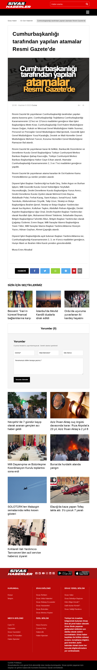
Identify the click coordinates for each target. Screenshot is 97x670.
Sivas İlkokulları (42, 609)
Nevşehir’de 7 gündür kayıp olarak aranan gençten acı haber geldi (24, 425)
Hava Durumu (41, 625)
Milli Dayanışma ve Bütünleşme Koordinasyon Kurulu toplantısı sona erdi (27, 468)
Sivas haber (82, 634)
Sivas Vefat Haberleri (44, 598)
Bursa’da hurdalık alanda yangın (65, 466)
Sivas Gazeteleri (14, 632)
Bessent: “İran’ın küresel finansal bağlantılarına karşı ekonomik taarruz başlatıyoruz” (19, 318)
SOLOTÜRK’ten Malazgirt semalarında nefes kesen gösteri (23, 510)
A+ (79, 105)
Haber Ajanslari (13, 639)
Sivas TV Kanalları (15, 635)
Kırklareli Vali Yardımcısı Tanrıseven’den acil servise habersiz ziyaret (24, 552)
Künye (10, 595)
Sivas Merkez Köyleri (44, 613)
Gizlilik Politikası (15, 662)
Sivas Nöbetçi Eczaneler (45, 602)
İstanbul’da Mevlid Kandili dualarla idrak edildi (47, 314)
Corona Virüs (41, 628)
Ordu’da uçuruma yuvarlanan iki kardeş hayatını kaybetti (75, 316)
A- (83, 105)
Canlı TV (11, 625)
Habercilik (40, 632)
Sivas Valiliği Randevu (73, 609)
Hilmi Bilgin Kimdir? (71, 602)
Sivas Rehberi (41, 595)
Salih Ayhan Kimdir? (72, 605)
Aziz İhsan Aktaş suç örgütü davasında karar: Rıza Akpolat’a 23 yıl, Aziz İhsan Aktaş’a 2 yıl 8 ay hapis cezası (69, 427)
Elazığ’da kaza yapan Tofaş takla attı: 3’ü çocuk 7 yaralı (67, 508)
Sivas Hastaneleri (43, 605)
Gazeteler (11, 628)
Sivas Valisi (68, 595)
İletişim (10, 598)
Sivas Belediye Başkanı (73, 598)
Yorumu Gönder (21, 379)
